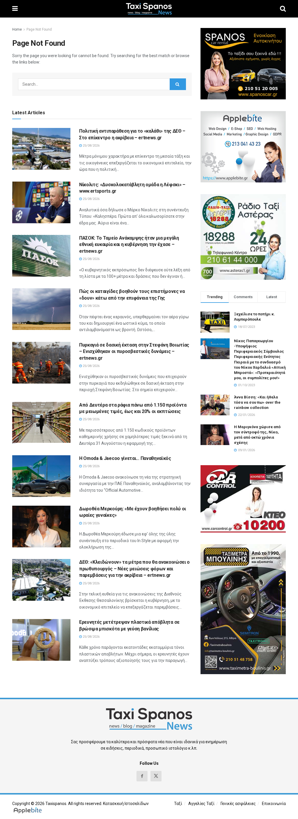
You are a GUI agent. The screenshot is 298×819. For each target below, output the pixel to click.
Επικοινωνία (274, 803)
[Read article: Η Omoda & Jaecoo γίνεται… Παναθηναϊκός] (41, 476)
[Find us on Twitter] (156, 776)
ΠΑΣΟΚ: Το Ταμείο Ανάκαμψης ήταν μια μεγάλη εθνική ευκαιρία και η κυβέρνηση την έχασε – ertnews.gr (129, 244)
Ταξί (178, 803)
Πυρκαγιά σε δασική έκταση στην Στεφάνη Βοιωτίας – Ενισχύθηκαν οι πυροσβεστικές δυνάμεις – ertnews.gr (134, 351)
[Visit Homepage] (149, 9)
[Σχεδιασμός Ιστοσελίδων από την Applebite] (28, 810)
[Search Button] (283, 8)
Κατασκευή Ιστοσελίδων (126, 803)
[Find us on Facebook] (142, 776)
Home (17, 29)
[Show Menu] (15, 8)
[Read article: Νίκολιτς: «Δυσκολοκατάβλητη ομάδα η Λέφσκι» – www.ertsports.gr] (41, 202)
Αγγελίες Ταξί (201, 803)
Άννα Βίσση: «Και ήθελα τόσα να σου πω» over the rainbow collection (257, 402)
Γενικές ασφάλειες (238, 803)
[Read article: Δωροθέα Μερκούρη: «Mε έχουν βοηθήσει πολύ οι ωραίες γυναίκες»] (41, 526)
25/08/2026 (91, 145)
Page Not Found (39, 29)
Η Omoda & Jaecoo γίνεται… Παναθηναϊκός (125, 458)
